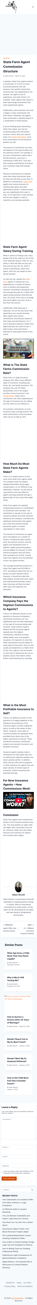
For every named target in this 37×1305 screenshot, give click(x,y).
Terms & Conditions (25, 1286)
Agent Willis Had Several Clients (9, 928)
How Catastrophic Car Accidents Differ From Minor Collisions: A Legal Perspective (17, 1202)
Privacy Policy (9, 1286)
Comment (7, 1119)
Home (19, 1283)
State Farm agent (19, 137)
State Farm (27, 182)
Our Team (27, 1283)
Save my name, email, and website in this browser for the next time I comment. (18, 1172)
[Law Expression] (12, 7)
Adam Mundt (9, 76)
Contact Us (10, 1283)
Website (5, 1166)
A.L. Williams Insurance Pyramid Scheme (27, 929)
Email (5, 1156)
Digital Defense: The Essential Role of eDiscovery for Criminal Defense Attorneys (17, 1265)
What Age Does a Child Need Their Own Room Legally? (18, 956)
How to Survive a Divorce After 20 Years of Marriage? (18, 1020)
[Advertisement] (18, 33)
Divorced (6, 58)
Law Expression (17, 1298)
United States (8, 396)
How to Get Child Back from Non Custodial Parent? (18, 1081)
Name (5, 1147)
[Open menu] (33, 6)
